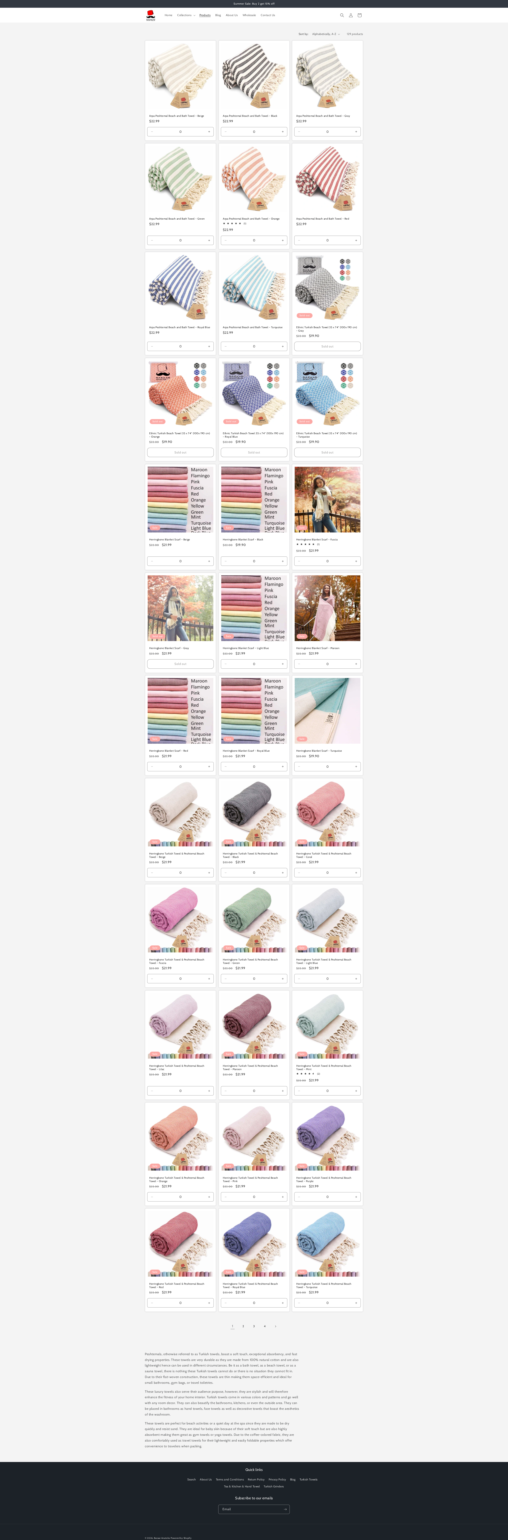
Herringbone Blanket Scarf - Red (168, 750)
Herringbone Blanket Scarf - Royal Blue (246, 750)
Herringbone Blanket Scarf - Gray (169, 648)
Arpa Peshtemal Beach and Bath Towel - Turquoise (253, 327)
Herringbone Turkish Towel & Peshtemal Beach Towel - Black (250, 855)
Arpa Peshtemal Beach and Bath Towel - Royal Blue (179, 327)
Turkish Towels (309, 1479)
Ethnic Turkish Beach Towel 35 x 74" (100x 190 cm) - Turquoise (326, 435)
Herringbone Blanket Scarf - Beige (169, 539)
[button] (186, 15)
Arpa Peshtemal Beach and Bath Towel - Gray (323, 115)
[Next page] (275, 1326)
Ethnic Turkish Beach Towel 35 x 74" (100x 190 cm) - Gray (326, 328)
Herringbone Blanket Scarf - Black (243, 539)
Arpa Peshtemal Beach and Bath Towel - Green (177, 218)
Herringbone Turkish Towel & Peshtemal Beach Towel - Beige (176, 855)
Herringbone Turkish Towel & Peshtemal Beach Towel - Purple (323, 1179)
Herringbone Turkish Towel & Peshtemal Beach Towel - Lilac (176, 1067)
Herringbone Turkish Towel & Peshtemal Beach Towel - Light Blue (323, 961)
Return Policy (256, 1479)
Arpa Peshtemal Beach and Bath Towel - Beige (176, 115)
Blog (293, 1479)
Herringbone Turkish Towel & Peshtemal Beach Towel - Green (250, 961)
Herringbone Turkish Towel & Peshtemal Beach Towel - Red (176, 1285)
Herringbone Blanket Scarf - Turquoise (319, 750)
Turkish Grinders (274, 1486)
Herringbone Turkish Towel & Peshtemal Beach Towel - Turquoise (323, 1285)
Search (191, 1479)
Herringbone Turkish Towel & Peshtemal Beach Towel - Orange (176, 1179)
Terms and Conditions (230, 1479)
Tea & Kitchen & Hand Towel (242, 1486)
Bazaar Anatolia (162, 1538)
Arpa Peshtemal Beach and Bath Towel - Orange (251, 218)
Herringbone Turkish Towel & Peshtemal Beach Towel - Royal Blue (250, 1285)
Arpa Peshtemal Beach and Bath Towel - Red (322, 218)
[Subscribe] (285, 1509)
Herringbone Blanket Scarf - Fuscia (317, 539)
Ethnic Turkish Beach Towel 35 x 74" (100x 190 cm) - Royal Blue (253, 435)
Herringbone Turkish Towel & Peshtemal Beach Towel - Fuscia (176, 961)
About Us (206, 1479)
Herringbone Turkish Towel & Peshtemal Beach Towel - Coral (323, 855)
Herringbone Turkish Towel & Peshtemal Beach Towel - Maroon (250, 1067)
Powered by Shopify (181, 1538)
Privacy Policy (277, 1479)
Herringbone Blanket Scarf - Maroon (317, 648)
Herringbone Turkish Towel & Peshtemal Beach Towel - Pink (250, 1179)
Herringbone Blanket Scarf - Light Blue (246, 648)
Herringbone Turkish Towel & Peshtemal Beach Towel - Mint (323, 1067)
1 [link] (232, 1326)
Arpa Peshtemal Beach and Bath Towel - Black (250, 115)
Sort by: (303, 34)
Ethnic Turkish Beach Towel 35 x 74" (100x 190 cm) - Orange (179, 435)
